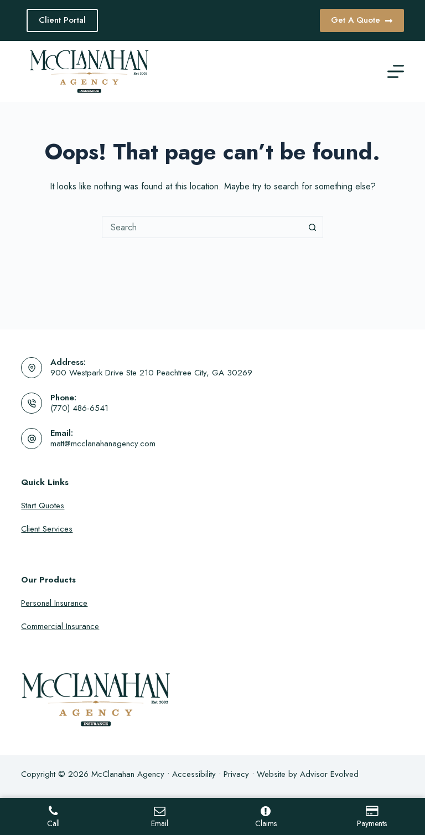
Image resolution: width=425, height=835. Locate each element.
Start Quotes (42, 505)
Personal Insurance (54, 603)
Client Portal (62, 20)
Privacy (236, 774)
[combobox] (202, 227)
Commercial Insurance (60, 626)
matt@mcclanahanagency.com (103, 443)
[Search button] (312, 227)
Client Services (46, 529)
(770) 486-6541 (79, 408)
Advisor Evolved (329, 774)
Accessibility (194, 774)
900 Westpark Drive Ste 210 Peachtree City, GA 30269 (151, 373)
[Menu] (395, 71)
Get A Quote (355, 20)
